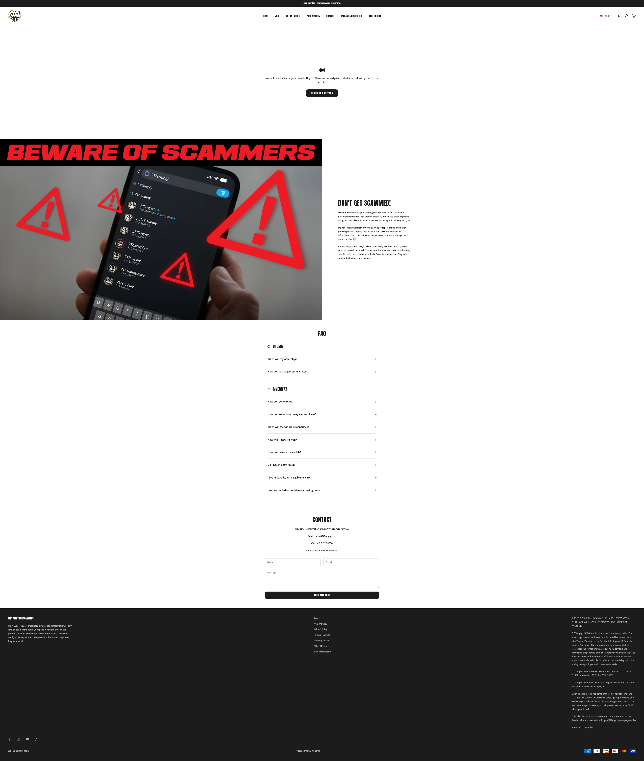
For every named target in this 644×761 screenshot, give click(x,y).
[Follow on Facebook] (9, 739)
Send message (322, 595)
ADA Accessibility (322, 651)
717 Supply (316, 750)
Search (316, 618)
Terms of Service (321, 634)
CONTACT (330, 16)
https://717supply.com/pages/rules (618, 720)
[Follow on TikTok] (36, 739)
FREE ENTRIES (375, 16)
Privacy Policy (320, 623)
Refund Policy (320, 629)
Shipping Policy (321, 640)
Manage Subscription (351, 16)
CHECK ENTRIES (293, 16)
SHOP (277, 16)
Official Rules (320, 646)
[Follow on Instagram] (18, 739)
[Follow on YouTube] (27, 739)
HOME (265, 16)
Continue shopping (322, 93)
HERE (372, 220)
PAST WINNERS (313, 16)
